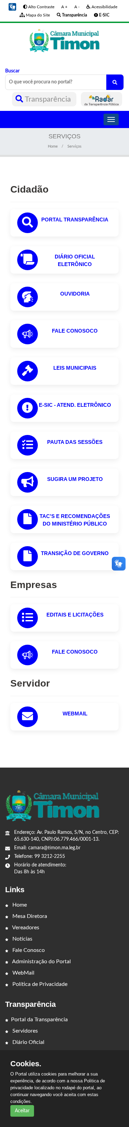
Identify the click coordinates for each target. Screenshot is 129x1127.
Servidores (24, 1031)
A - (76, 7)
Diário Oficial (27, 1042)
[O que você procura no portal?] (114, 82)
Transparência (48, 99)
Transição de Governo (75, 553)
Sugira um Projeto (75, 479)
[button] (12, 6)
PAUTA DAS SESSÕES (75, 442)
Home (53, 146)
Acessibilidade (103, 7)
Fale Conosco (28, 950)
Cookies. (25, 1063)
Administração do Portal (41, 961)
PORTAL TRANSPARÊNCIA (74, 219)
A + (64, 7)
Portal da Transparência (39, 1019)
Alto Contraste (40, 7)
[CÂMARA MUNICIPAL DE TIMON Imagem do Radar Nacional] (101, 99)
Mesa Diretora (29, 916)
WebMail (75, 713)
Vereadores (25, 927)
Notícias (21, 939)
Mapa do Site (37, 15)
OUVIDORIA (75, 294)
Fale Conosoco (75, 331)
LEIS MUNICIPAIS (74, 368)
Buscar (12, 71)
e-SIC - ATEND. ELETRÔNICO (75, 405)
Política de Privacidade (39, 984)
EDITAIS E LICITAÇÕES (75, 615)
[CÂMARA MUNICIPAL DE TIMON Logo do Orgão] (64, 40)
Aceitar (22, 1110)
